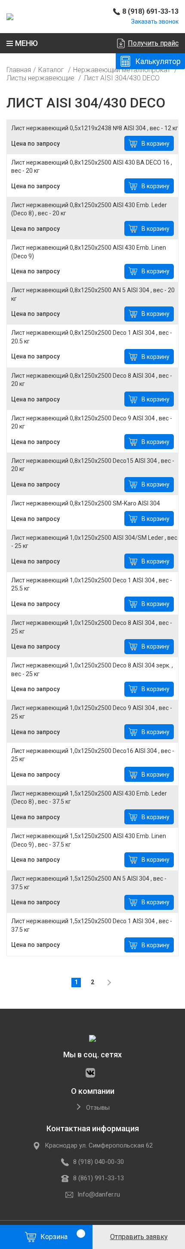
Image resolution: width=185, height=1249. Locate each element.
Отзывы (98, 1107)
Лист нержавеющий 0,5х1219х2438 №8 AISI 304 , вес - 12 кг (94, 128)
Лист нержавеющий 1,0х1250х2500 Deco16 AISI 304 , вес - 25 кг (92, 755)
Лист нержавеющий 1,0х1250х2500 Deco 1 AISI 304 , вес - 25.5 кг (91, 584)
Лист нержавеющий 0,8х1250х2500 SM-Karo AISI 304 (85, 503)
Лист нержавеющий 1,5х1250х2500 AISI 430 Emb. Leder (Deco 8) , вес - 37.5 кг (89, 797)
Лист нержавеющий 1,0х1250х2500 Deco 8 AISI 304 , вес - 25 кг (91, 627)
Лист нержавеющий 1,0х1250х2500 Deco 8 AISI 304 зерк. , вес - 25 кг (92, 669)
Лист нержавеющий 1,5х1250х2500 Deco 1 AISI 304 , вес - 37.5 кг (91, 925)
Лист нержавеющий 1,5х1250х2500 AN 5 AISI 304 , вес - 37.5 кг (88, 883)
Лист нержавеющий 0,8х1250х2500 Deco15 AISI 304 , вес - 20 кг (92, 465)
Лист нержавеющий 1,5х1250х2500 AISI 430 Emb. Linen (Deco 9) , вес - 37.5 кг (88, 840)
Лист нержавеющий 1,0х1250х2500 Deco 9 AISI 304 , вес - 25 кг (91, 712)
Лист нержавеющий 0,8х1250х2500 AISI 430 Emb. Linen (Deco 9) (88, 252)
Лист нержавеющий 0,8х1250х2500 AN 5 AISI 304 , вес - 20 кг (93, 294)
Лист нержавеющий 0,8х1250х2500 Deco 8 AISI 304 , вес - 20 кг (91, 380)
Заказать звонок (155, 21)
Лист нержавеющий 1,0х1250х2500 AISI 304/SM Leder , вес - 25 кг (94, 542)
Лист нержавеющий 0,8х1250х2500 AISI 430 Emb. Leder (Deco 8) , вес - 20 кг (89, 209)
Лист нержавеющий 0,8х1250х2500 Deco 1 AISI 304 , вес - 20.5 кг (91, 337)
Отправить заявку (139, 1237)
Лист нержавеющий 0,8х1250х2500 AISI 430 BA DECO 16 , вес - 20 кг (91, 166)
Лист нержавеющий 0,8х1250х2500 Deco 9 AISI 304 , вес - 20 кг (91, 422)
